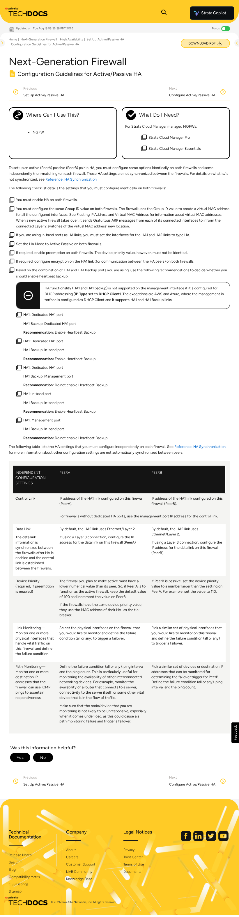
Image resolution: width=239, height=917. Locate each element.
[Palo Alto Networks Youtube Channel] (223, 839)
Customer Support (80, 864)
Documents (132, 872)
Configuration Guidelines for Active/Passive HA (45, 44)
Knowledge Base (79, 879)
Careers (72, 857)
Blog (12, 870)
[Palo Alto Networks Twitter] (211, 839)
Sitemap (15, 891)
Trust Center (133, 857)
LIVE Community (79, 872)
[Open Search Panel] (164, 13)
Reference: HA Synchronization (71, 179)
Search (14, 862)
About (71, 850)
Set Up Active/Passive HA (105, 39)
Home (13, 39)
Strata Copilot (213, 12)
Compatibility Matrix (24, 877)
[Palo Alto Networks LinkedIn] (198, 839)
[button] (235, 732)
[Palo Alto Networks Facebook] (186, 839)
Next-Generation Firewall (38, 39)
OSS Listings (19, 884)
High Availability (71, 39)
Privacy (128, 850)
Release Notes (20, 855)
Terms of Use (133, 864)
